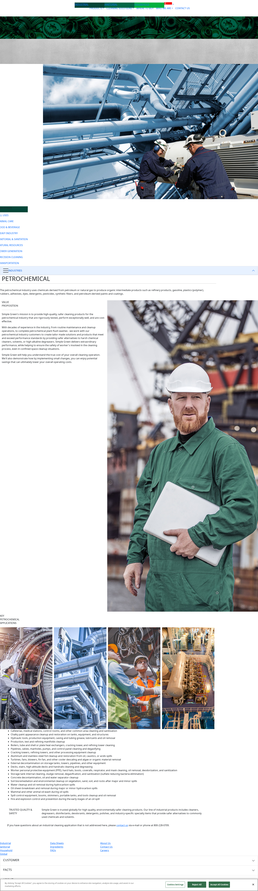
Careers (104, 850)
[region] (129, 885)
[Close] (253, 884)
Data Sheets (57, 843)
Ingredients (56, 846)
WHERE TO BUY (145, 8)
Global (3, 854)
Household (6, 850)
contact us (122, 825)
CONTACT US (182, 8)
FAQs (53, 850)
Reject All (197, 884)
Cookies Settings (175, 884)
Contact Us (106, 846)
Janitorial (5, 846)
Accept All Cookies (219, 884)
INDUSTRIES (15, 270)
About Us (105, 843)
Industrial (5, 843)
